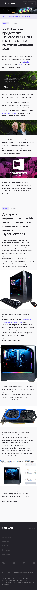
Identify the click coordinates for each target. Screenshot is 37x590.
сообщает (21, 64)
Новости (5, 23)
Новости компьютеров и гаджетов (19, 16)
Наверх (30, 528)
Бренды (5, 541)
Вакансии (6, 550)
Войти (32, 3)
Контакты (6, 554)
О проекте (6, 537)
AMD (24, 62)
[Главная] (3, 16)
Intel (27, 62)
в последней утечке (9, 113)
